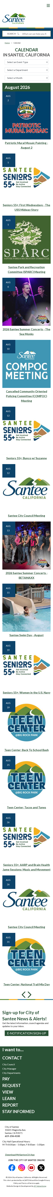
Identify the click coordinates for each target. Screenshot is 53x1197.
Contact (12, 1058)
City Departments (11, 1072)
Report (10, 1105)
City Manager (9, 1068)
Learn (9, 1098)
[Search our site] (18, 33)
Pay (6, 1079)
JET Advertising (40, 1186)
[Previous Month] (24, 997)
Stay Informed (18, 1111)
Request (11, 1085)
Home (7, 43)
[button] (48, 5)
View (7, 1092)
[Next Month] (29, 997)
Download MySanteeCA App (20, 1154)
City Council (8, 1064)
